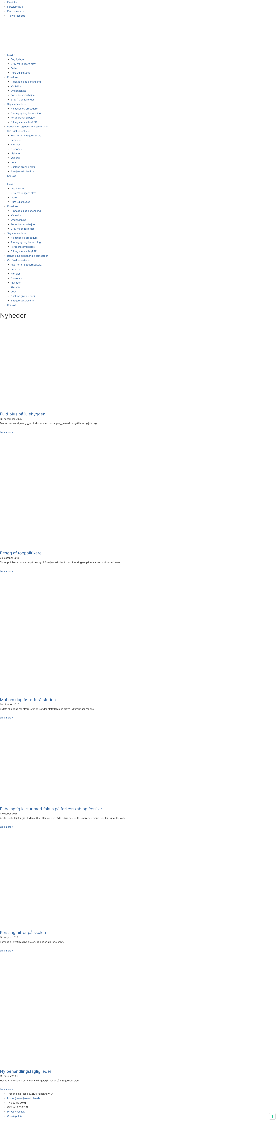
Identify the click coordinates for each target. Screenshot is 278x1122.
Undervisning (18, 90)
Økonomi (16, 157)
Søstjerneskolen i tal (22, 171)
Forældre (12, 77)
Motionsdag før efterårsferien (28, 699)
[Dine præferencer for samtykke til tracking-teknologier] (272, 1116)
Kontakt (11, 175)
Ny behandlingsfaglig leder (25, 1071)
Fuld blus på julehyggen (22, 414)
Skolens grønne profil (23, 166)
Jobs (13, 162)
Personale (17, 149)
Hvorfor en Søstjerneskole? (26, 135)
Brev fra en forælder (22, 99)
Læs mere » (6, 432)
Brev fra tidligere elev (23, 63)
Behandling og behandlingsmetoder (27, 126)
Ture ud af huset (20, 72)
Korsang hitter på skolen (23, 932)
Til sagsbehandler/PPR (24, 122)
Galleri (14, 68)
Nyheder (16, 153)
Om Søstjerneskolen (18, 131)
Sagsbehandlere (16, 104)
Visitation (16, 86)
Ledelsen (16, 140)
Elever (10, 54)
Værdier (15, 144)
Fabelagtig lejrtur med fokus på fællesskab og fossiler (51, 808)
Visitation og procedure (24, 108)
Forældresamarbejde (23, 95)
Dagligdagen (18, 59)
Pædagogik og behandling (26, 81)
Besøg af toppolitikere (21, 553)
